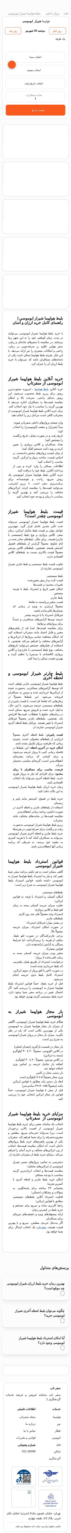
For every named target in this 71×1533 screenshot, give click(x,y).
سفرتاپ (41, 1227)
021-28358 (29, 1451)
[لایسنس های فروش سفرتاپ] (50, 1485)
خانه (66, 13)
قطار (58, 1430)
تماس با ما (29, 1430)
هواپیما (57, 1416)
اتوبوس (56, 1437)
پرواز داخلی (52, 13)
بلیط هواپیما (42, 389)
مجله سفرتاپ (27, 1416)
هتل (58, 1444)
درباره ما (30, 1423)
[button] (35, 43)
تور (59, 1423)
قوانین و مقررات (26, 1437)
